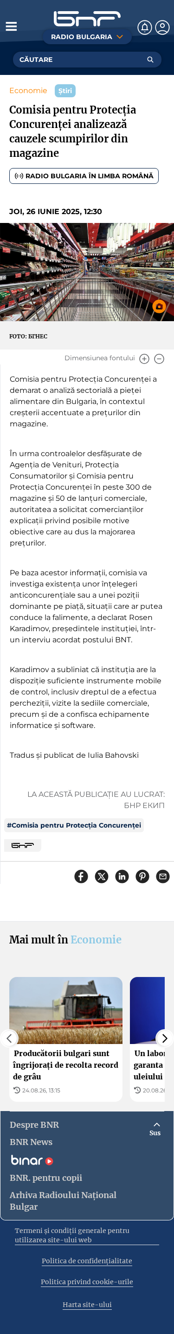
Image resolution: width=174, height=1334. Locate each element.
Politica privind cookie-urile (87, 1282)
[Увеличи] (144, 358)
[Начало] (87, 19)
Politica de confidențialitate (87, 1261)
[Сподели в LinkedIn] (122, 876)
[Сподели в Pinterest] (142, 876)
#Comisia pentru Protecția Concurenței (74, 825)
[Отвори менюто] (11, 26)
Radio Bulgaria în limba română (90, 176)
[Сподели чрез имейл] (162, 876)
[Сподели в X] (101, 876)
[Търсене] (150, 59)
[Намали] (159, 358)
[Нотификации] (145, 27)
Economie (28, 90)
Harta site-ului (87, 1304)
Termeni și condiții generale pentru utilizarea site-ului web (72, 1235)
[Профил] (162, 27)
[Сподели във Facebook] (81, 876)
